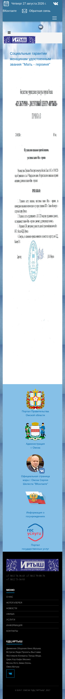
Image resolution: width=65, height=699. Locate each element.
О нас (9, 597)
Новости (11, 608)
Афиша (10, 614)
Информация (14, 625)
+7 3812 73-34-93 (15, 579)
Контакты (12, 631)
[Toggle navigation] (54, 18)
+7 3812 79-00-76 (35, 575)
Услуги (10, 619)
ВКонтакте (10, 10)
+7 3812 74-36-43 (15, 575)
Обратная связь (39, 10)
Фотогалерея (14, 602)
